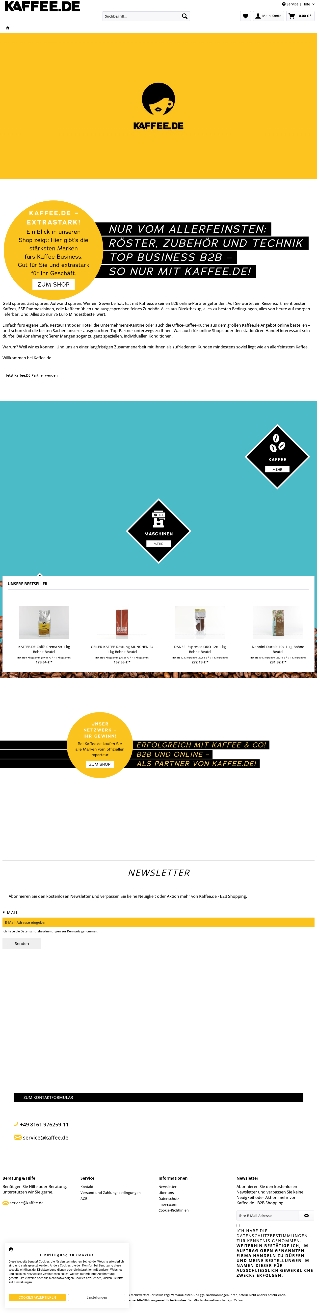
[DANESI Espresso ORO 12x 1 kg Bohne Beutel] (200, 623)
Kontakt (86, 1186)
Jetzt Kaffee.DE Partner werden (32, 375)
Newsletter (167, 1186)
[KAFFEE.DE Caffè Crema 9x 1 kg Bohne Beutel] (44, 623)
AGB (83, 1198)
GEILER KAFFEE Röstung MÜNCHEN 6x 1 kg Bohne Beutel (122, 649)
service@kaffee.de (27, 1203)
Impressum (167, 1204)
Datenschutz (168, 1198)
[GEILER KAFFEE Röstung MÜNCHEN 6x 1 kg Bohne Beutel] (122, 623)
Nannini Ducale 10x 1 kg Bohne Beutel (278, 649)
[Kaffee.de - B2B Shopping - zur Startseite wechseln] (42, 11)
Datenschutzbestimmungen (41, 931)
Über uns (166, 1192)
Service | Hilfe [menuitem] (298, 4)
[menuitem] (146, 16)
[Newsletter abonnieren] (306, 1215)
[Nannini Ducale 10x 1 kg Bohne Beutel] (278, 623)
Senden (22, 943)
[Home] (7, 28)
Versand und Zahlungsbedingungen (110, 1192)
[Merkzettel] (245, 16)
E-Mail (10, 912)
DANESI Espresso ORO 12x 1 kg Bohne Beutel (200, 649)
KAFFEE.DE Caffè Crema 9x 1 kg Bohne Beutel (44, 649)
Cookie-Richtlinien (173, 1210)
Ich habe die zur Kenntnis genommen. (275, 1253)
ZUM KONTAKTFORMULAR (48, 1097)
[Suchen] (185, 16)
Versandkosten (182, 1295)
